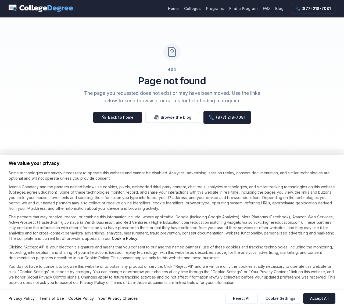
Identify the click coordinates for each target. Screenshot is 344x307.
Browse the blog (176, 117)
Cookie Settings (280, 298)
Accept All (319, 298)
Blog (279, 8)
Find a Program (243, 8)
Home (173, 8)
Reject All (241, 298)
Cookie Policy (124, 238)
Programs (215, 8)
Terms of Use (51, 298)
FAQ (266, 8)
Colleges (192, 8)
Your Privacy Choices (118, 298)
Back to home (121, 117)
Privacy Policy (22, 298)
